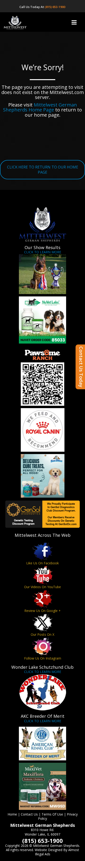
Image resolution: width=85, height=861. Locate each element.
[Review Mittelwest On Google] (42, 599)
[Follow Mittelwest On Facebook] (42, 551)
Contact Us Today (81, 366)
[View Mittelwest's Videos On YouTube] (42, 575)
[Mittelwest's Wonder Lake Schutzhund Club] (42, 692)
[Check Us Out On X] (42, 623)
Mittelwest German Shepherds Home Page (40, 107)
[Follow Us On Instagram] (42, 646)
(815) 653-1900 (55, 7)
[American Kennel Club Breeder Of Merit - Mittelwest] (42, 743)
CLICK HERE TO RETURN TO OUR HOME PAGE (42, 169)
